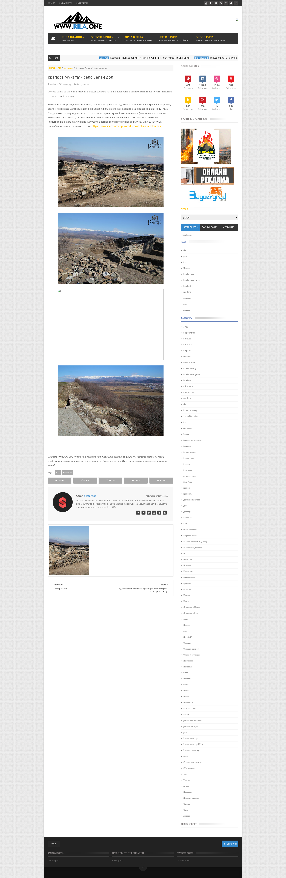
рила (185, 256)
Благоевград (188, 458)
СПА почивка (189, 768)
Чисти (185, 810)
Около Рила (211, 38)
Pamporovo (188, 392)
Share (86, 480)
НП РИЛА (187, 637)
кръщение (187, 589)
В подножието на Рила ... (201, 57)
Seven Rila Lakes (190, 416)
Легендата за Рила (190, 613)
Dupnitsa (187, 357)
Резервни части (189, 708)
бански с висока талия (192, 440)
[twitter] (231, 3)
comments (228, 227)
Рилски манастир (190, 738)
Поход (186, 696)
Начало (51, 3)
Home (52, 68)
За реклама (82, 3)
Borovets (187, 345)
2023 (185, 327)
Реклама (186, 714)
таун (185, 774)
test (185, 262)
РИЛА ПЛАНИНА (73, 38)
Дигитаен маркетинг (191, 500)
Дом (185, 506)
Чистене (186, 804)
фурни (186, 786)
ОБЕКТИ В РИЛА (103, 38)
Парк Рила (187, 667)
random (187, 292)
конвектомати (189, 577)
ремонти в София (190, 726)
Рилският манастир (191, 750)
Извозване (187, 559)
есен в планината (190, 529)
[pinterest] (216, 3)
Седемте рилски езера (192, 762)
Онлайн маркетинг (191, 649)
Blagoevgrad (178, 58)
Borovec (80, 58)
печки (185, 673)
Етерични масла (189, 535)
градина (186, 488)
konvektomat (189, 362)
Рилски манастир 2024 (193, 744)
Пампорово (188, 661)
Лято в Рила (174, 38)
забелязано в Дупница (192, 547)
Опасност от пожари (191, 655)
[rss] (226, 3)
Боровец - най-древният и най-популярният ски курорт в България (126, 57)
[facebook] (236, 3)
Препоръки (188, 702)
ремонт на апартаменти (192, 720)
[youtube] (206, 3)
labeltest (187, 286)
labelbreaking (189, 274)
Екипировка (188, 518)
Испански (187, 565)
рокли (185, 756)
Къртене (186, 595)
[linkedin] (211, 3)
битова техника (189, 452)
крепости (68, 68)
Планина (187, 679)
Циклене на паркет (191, 798)
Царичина (187, 792)
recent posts (191, 227)
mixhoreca (188, 386)
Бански (186, 434)
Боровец (186, 464)
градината (187, 494)
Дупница (187, 512)
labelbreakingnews (191, 280)
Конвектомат (188, 571)
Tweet (61, 480)
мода (185, 619)
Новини (186, 268)
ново (185, 304)
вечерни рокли (189, 476)
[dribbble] (221, 3)
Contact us (231, 844)
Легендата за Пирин (191, 607)
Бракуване (187, 470)
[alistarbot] (138, 513)
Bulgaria (187, 351)
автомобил (187, 428)
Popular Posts (209, 227)
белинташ (187, 446)
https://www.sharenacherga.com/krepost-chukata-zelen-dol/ (126, 126)
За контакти (65, 3)
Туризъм (187, 780)
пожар (186, 685)
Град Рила (187, 482)
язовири (186, 310)
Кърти (186, 601)
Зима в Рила (138, 38)
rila (222, 58)
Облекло (187, 643)
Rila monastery (190, 410)
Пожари (186, 690)
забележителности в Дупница (195, 541)
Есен (185, 523)
